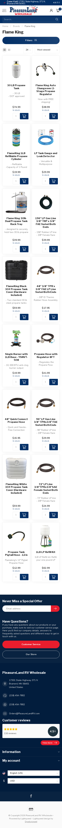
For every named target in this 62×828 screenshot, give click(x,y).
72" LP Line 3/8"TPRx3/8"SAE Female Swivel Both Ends (46, 488)
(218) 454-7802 (17, 695)
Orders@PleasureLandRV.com (24, 713)
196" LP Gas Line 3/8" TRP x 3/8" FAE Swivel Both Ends (45, 222)
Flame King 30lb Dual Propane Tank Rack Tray (16, 221)
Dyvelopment (31, 821)
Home (5, 26)
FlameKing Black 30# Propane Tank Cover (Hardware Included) (16, 290)
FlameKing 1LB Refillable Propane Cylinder (16, 156)
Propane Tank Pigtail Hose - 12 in (16, 553)
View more (47, 743)
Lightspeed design (41, 818)
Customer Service (31, 644)
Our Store (31, 654)
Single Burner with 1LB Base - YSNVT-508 (16, 357)
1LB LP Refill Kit (45, 552)
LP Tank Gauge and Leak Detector (45, 155)
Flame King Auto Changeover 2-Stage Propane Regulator (46, 90)
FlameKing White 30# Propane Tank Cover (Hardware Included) (16, 488)
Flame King (30, 26)
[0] (58, 10)
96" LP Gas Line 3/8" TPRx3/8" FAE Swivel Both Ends (46, 422)
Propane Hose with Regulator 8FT (45, 355)
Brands (16, 26)
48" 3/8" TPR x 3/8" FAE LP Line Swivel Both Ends (45, 289)
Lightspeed (26, 818)
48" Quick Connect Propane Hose (16, 420)
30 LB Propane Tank (16, 87)
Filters (29, 40)
